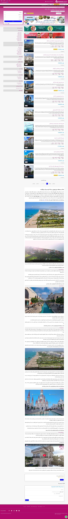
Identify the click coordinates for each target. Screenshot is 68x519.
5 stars (58, 477)
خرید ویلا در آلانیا (19, 59)
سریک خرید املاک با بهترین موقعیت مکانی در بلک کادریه (56, 166)
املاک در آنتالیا (65, 5)
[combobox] (55, 493)
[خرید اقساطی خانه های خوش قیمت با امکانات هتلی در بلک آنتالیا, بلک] (29, 46)
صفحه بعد (37, 183)
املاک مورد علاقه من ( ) (3, 2)
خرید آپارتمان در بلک (19, 76)
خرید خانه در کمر (19, 72)
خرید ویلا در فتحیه (19, 34)
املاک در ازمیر (48, 5)
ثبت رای (62, 479)
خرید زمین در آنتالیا (19, 54)
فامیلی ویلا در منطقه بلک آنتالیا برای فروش (58, 110)
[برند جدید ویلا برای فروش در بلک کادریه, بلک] (29, 101)
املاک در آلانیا (62, 5)
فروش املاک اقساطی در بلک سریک (59, 138)
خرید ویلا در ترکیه (20, 30)
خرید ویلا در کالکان (19, 33)
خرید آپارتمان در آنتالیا (19, 50)
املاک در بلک (51, 5)
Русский (4, 0)
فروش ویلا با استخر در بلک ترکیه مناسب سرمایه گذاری (57, 123)
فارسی (7, 0)
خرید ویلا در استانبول (19, 65)
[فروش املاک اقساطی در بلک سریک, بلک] (29, 143)
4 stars (59, 477)
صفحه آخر (34, 183)
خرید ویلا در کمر (19, 71)
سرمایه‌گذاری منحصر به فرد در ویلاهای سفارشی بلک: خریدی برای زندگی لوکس (53, 54)
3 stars (60, 477)
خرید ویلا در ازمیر (19, 83)
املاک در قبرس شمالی (44, 5)
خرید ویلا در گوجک (19, 40)
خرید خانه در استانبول (19, 66)
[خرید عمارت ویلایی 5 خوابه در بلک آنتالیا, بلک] (29, 87)
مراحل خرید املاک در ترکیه (34, 506)
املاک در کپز (20, 49)
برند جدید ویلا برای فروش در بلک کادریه (58, 96)
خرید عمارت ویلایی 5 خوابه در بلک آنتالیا (58, 82)
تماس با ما (49, 4)
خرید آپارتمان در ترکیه (19, 28)
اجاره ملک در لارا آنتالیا (19, 53)
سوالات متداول (20, 90)
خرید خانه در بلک (19, 78)
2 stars (61, 477)
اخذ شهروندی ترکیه (56, 4)
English (1, 0)
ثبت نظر (27, 500)
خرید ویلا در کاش (19, 32)
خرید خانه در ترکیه (20, 42)
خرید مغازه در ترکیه (40, 506)
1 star (63, 477)
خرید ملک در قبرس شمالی (19, 86)
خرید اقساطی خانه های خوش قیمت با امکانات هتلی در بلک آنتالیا (55, 41)
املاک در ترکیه (62, 4)
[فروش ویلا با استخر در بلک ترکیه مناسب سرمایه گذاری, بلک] (29, 128)
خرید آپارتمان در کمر (19, 70)
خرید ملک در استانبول (19, 63)
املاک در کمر (55, 5)
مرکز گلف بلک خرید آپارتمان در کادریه (59, 151)
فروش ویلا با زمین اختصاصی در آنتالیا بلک (58, 68)
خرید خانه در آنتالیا (19, 52)
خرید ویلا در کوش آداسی (18, 38)
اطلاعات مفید (28, 506)
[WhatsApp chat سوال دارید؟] (66, 517)
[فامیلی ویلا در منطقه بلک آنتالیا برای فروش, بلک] (29, 115)
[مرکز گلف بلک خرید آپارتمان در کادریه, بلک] (29, 157)
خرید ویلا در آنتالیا (19, 51)
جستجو (13, 21)
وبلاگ (52, 4)
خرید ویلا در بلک (19, 77)
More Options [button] (6, 23)
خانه (65, 4)
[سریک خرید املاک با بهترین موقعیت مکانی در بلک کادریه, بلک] (29, 171)
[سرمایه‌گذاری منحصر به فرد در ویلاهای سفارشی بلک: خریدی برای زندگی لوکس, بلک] (29, 59)
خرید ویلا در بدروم (19, 37)
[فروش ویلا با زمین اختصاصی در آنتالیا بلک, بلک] (29, 73)
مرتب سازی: (63, 13)
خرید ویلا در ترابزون (19, 39)
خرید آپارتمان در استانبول (18, 64)
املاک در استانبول (58, 5)
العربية (9, 0)
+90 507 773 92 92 (49, 1)
